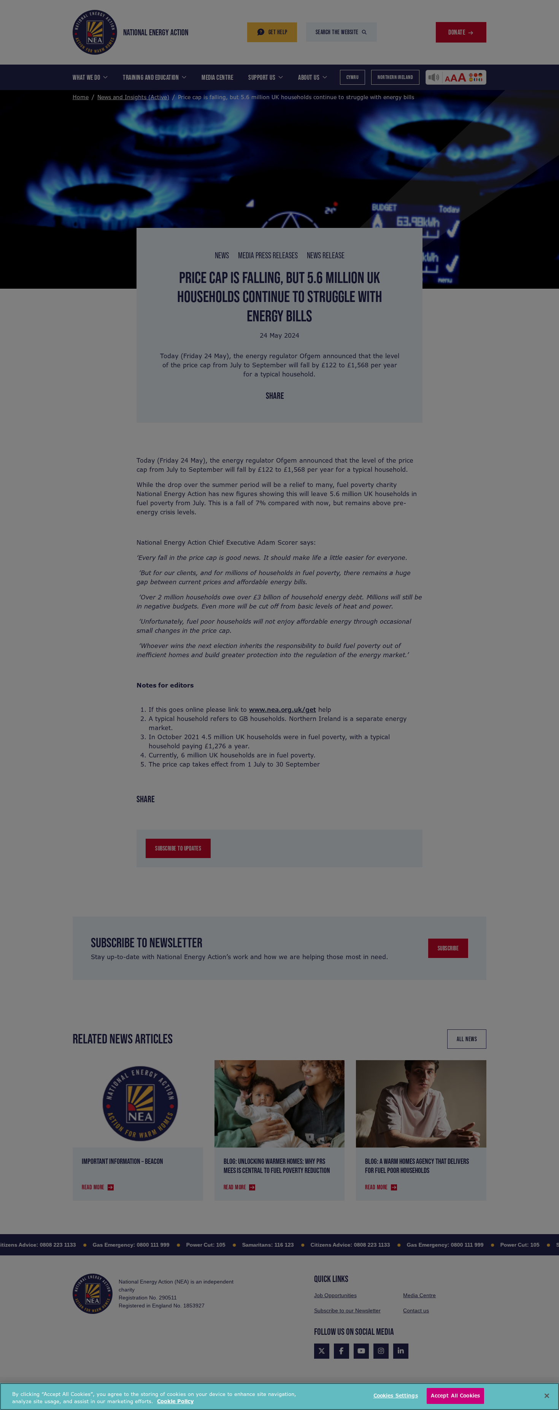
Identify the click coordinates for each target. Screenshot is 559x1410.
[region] (279, 1396)
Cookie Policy (175, 1402)
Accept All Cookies (455, 1396)
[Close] (546, 1395)
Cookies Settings (395, 1396)
